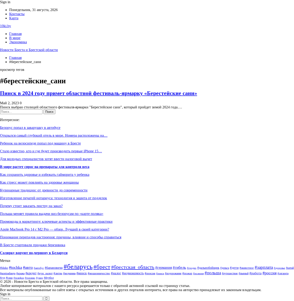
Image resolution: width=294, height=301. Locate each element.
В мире (14, 38)
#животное (247, 267)
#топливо (30, 277)
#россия (270, 273)
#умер (39, 277)
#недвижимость (133, 273)
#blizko (4, 267)
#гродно (191, 267)
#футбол (49, 277)
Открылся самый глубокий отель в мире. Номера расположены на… (53, 135)
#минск (81, 273)
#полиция (198, 273)
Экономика (18, 42)
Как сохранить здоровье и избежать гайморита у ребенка (44, 175)
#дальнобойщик (208, 267)
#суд (2, 277)
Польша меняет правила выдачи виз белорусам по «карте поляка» (51, 214)
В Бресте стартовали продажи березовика (32, 245)
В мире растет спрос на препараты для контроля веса (44, 167)
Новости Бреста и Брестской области (29, 50)
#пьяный (244, 273)
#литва (58, 273)
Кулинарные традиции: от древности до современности (44, 190)
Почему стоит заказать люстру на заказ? (31, 206)
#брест (101, 267)
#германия (163, 267)
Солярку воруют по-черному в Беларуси (34, 253)
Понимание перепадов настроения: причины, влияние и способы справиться (60, 237)
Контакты (17, 14)
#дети (234, 267)
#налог (116, 273)
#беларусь (78, 266)
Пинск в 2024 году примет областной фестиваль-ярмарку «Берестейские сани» (98, 93)
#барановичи (54, 267)
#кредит (31, 273)
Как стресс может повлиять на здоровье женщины (39, 182)
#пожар (187, 273)
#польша (213, 272)
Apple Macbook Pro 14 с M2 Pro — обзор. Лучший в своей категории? (54, 229)
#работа (255, 273)
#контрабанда (7, 273)
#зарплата (264, 267)
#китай (290, 267)
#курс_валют (45, 273)
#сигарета (282, 273)
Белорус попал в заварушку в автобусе (30, 128)
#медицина (69, 273)
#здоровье (279, 267)
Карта (13, 18)
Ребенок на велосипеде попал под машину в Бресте (40, 143)
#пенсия (150, 273)
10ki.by (5, 26)
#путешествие (230, 273)
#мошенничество (99, 273)
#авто (28, 267)
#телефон (19, 277)
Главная (15, 34)
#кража (20, 273)
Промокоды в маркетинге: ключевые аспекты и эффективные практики (56, 221)
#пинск (160, 273)
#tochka (15, 267)
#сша (9, 277)
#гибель (179, 267)
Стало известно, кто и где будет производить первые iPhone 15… (51, 151)
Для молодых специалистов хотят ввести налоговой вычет (46, 159)
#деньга (224, 267)
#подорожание (173, 273)
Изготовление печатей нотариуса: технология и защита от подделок (53, 198)
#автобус (39, 268)
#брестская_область (132, 267)
